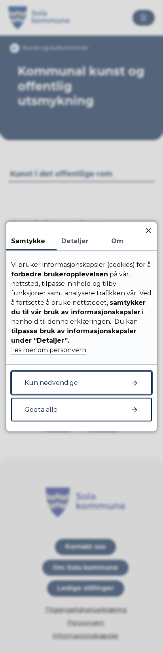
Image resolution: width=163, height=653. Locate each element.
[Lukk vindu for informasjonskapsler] (148, 230)
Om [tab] (117, 241)
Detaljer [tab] (75, 241)
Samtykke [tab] (28, 241)
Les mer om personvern (48, 350)
